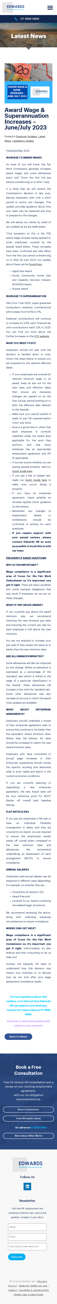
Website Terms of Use (33, 1286)
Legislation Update (23, 141)
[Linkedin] (27, 1186)
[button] (50, 7)
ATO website (41, 336)
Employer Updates (26, 136)
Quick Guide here (22, 471)
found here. (35, 264)
